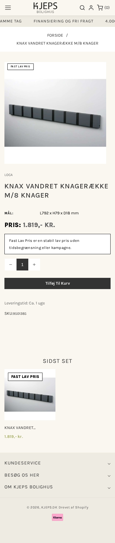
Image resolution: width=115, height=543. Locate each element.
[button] (8, 7)
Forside (55, 35)
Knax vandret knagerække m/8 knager (22, 428)
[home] (57, 536)
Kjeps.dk (49, 507)
